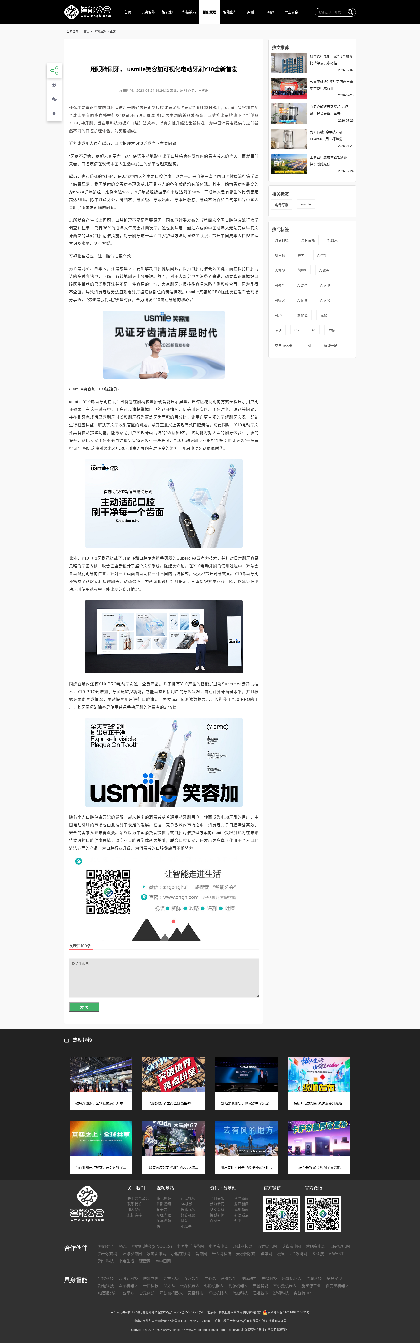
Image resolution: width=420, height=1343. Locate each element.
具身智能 (148, 12)
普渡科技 (314, 1279)
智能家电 (168, 12)
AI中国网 (163, 1261)
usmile (306, 204)
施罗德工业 (311, 1286)
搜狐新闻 (217, 1215)
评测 (250, 12)
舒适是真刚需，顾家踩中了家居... (246, 1103)
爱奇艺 (162, 1209)
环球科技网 (243, 1246)
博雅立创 (150, 1279)
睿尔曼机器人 (285, 1286)
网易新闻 (241, 1198)
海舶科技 (240, 1293)
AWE (123, 1246)
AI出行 (280, 315)
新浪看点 (241, 1215)
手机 (308, 346)
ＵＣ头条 (217, 1209)
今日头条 (217, 1198)
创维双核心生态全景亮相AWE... (173, 1103)
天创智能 (260, 1286)
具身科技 (282, 240)
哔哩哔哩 (164, 1215)
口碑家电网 (340, 1246)
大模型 (280, 270)
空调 (331, 330)
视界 (270, 12)
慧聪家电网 (315, 1246)
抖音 (184, 1221)
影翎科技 (281, 1293)
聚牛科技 (106, 1261)
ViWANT (336, 1254)
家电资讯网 (156, 1254)
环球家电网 (132, 1254)
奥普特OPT (303, 1293)
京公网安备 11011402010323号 (289, 1312)
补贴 (278, 330)
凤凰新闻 (241, 1209)
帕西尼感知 (108, 1293)
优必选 (210, 1279)
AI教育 (280, 285)
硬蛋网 (145, 1261)
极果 (281, 1254)
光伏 (323, 315)
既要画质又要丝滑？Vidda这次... (173, 1167)
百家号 (215, 1221)
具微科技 (269, 1279)
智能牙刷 (331, 346)
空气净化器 (283, 346)
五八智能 (191, 1279)
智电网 (201, 1254)
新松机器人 (218, 1293)
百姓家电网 (267, 1246)
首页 (127, 12)
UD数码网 (298, 1254)
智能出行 (230, 12)
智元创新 (147, 1293)
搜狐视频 (188, 1209)
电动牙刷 (282, 205)
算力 (301, 255)
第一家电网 (108, 1254)
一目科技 (150, 1286)
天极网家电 (246, 1254)
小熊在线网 (181, 1254)
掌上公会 (291, 12)
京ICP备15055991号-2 (189, 1312)
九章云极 (171, 1279)
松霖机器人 (189, 1286)
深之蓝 (169, 1286)
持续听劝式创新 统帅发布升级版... (319, 1103)
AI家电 (325, 285)
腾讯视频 (164, 1198)
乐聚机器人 (291, 1279)
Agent (302, 270)
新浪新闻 (217, 1204)
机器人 (332, 240)
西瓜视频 (188, 1198)
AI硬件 (302, 285)
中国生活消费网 (190, 1246)
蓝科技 (318, 1254)
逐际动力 (249, 1279)
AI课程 (324, 270)
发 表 (84, 1007)
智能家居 (209, 12)
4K (314, 330)
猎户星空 (334, 1279)
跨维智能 (228, 1279)
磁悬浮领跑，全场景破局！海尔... (100, 1103)
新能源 (303, 315)
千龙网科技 (221, 1254)
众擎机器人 (128, 1286)
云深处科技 (128, 1279)
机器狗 (280, 255)
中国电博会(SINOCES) (152, 1246)
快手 (160, 1226)
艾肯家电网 (291, 1246)
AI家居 (280, 300)
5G (296, 330)
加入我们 (134, 1209)
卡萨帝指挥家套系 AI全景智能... (319, 1167)
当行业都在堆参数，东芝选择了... (100, 1167)
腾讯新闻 (241, 1204)
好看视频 (188, 1215)
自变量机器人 (337, 1286)
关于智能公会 (138, 1198)
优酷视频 (164, 1204)
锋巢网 (266, 1254)
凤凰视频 (164, 1221)
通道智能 (260, 1293)
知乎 (238, 1221)
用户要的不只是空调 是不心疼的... (246, 1167)
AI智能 (322, 255)
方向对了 (106, 1246)
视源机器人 (238, 1286)
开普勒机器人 (171, 1293)
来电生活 (126, 1261)
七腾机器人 (214, 1286)
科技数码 (189, 12)
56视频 (186, 1204)
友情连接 (134, 1215)
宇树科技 (106, 1279)
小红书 (186, 1226)
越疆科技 (106, 1286)
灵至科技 (195, 1293)
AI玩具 (302, 300)
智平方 (128, 1293)
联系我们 (134, 1204)
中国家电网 (218, 1246)
